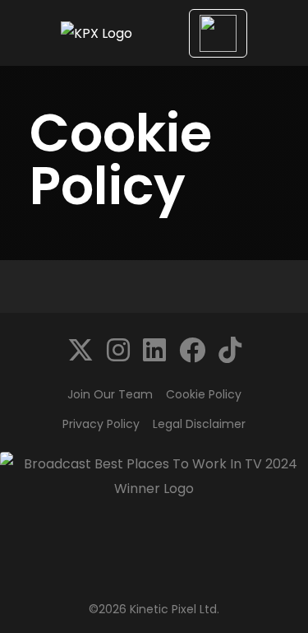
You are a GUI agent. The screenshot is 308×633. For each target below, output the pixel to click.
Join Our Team (110, 394)
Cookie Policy (203, 394)
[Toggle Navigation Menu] (218, 33)
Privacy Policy (101, 424)
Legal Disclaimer (199, 424)
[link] (80, 350)
